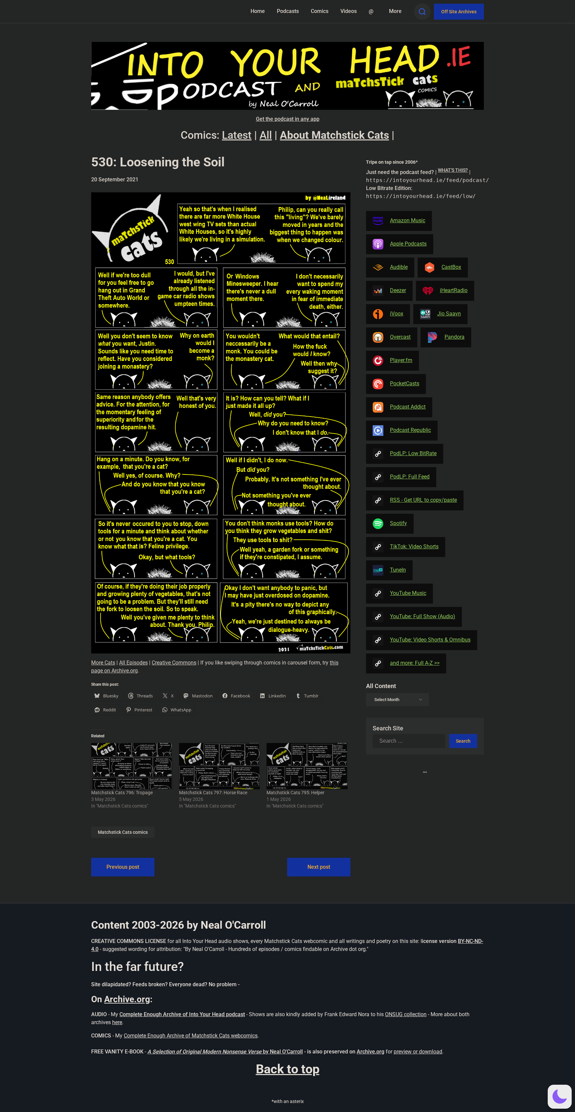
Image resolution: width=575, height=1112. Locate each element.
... (425, 770)
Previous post (122, 867)
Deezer (398, 290)
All (266, 135)
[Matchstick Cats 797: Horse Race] (219, 766)
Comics (319, 11)
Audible (399, 267)
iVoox (396, 313)
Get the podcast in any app (287, 119)
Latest (237, 135)
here (117, 1022)
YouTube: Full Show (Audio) (422, 616)
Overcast (400, 337)
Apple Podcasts (408, 244)
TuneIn (398, 570)
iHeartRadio (454, 290)
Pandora (455, 337)
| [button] (425, 183)
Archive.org (127, 999)
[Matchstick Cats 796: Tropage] (131, 766)
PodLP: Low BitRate (413, 453)
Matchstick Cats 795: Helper (295, 792)
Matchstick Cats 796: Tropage (122, 792)
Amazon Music (407, 220)
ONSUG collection (406, 1014)
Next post (318, 867)
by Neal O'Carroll (283, 1051)
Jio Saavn (449, 313)
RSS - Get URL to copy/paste (423, 500)
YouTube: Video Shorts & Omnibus (430, 640)
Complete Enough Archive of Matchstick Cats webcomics (191, 1035)
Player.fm (401, 360)
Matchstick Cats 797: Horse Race (213, 792)
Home (258, 11)
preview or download (418, 1051)
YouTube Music (408, 593)
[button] (560, 1097)
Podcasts (288, 11)
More (395, 11)
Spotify (398, 523)
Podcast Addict (408, 407)
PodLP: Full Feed (410, 476)
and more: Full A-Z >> (415, 663)
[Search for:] (411, 741)
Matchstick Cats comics (123, 832)
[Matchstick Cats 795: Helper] (307, 766)
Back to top (287, 1069)
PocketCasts (404, 383)
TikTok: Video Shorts (414, 546)
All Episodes (133, 662)
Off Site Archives (459, 11)
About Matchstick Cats (334, 135)
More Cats (103, 662)
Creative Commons (174, 662)
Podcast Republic (410, 430)
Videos (348, 11)
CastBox (451, 267)
